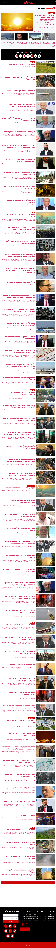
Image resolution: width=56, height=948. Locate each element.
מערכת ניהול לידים (27, 916)
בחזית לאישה (51, 923)
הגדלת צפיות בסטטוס (26, 920)
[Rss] (12, 936)
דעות (45, 918)
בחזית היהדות (51, 925)
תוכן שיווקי (44, 927)
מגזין (45, 916)
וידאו (45, 914)
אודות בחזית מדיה (35, 927)
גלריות (45, 920)
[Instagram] (10, 931)
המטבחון (44, 923)
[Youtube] (6, 931)
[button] (47, 3)
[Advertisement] (28, 896)
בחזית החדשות (51, 916)
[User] (8, 936)
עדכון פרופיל (36, 914)
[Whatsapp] (14, 926)
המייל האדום (36, 920)
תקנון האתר (36, 925)
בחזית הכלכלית (51, 920)
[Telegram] (10, 926)
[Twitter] (14, 931)
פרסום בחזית (28, 914)
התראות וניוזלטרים (35, 916)
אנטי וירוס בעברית (27, 918)
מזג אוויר (44, 925)
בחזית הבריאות (51, 918)
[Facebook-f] (6, 926)
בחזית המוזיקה (51, 927)
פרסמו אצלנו (36, 923)
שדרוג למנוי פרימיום (35, 918)
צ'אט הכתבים (51, 914)
